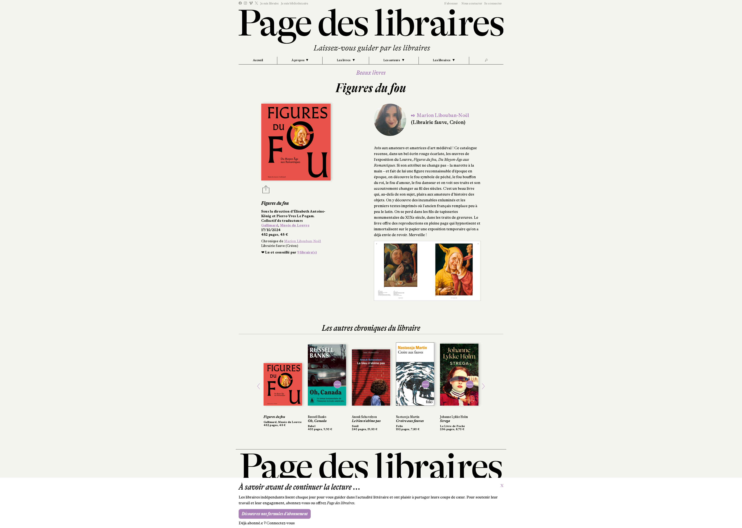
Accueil (258, 60)
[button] (258, 386)
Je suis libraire (269, 3)
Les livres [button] (344, 60)
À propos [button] (298, 60)
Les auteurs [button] (392, 60)
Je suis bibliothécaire (294, 3)
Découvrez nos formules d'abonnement (275, 513)
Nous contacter (471, 3)
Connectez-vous (280, 523)
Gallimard (269, 225)
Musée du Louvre (294, 225)
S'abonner (451, 3)
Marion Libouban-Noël (302, 241)
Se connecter (493, 3)
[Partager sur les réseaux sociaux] (266, 190)
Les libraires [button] (442, 60)
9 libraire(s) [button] (307, 252)
